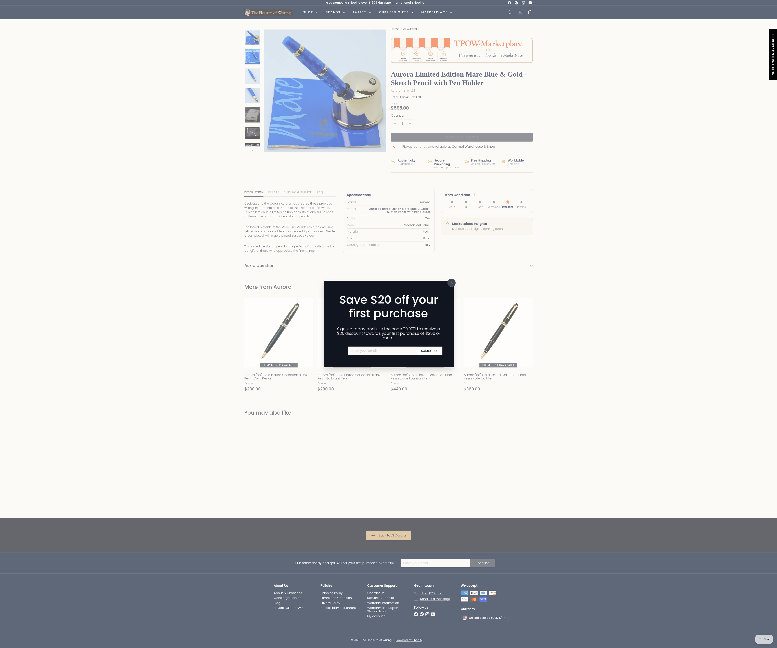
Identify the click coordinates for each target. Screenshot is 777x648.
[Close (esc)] (452, 283)
